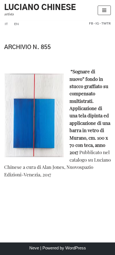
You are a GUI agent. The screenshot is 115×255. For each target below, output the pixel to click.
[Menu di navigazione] (104, 10)
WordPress (75, 248)
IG (97, 23)
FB (91, 23)
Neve (34, 248)
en (16, 24)
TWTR (106, 23)
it (6, 24)
